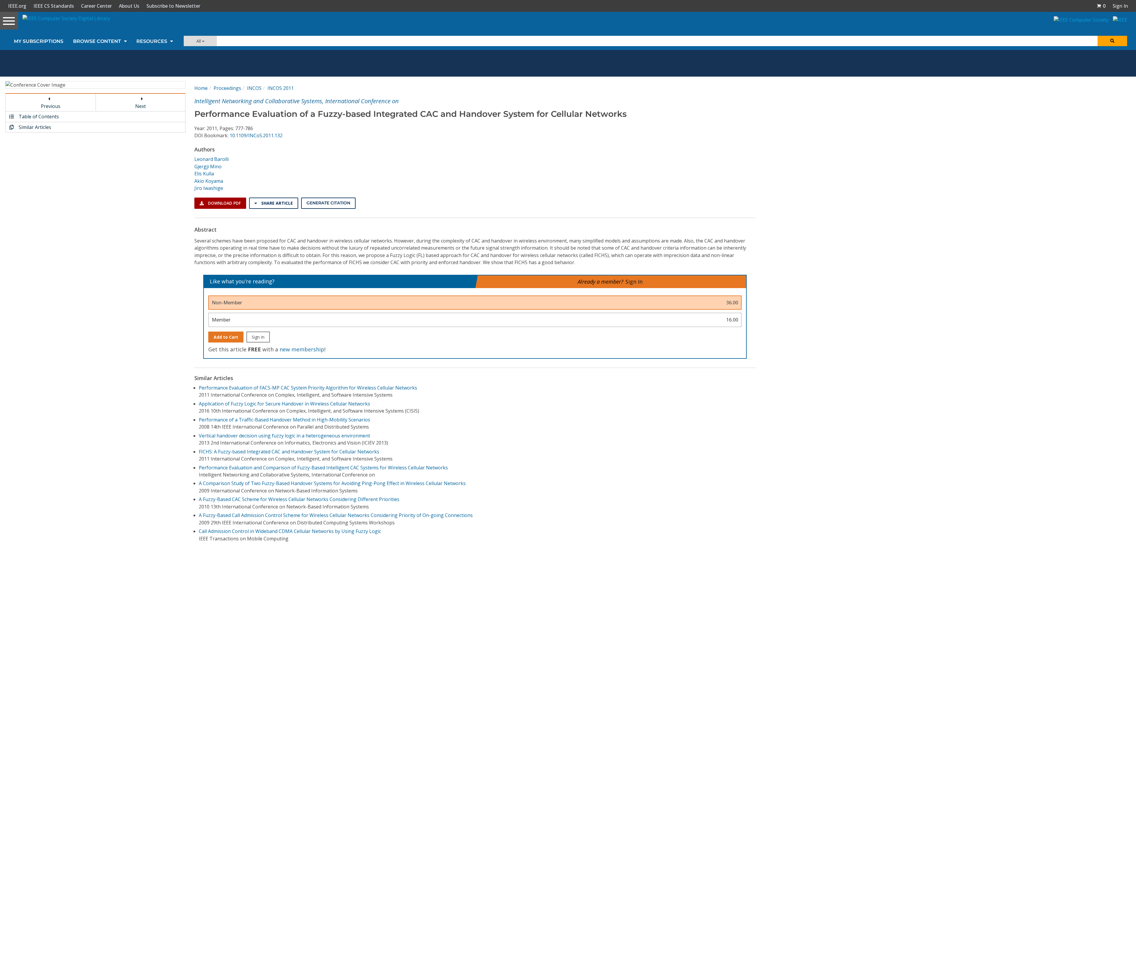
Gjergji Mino (208, 166)
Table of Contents (38, 116)
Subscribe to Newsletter (173, 6)
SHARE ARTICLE (276, 203)
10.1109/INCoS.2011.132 (256, 135)
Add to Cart (226, 337)
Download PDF (224, 203)
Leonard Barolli (211, 159)
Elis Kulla (204, 173)
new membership (302, 349)
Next (140, 106)
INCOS (254, 88)
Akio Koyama (208, 181)
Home (201, 88)
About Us (129, 6)
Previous (50, 106)
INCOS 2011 (280, 88)
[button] (1101, 6)
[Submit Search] (1112, 41)
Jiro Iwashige (208, 188)
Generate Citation (328, 203)
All (199, 41)
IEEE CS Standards (53, 6)
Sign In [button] (1120, 6)
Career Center (96, 6)
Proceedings (227, 88)
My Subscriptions (38, 41)
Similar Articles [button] (34, 127)
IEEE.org (17, 6)
